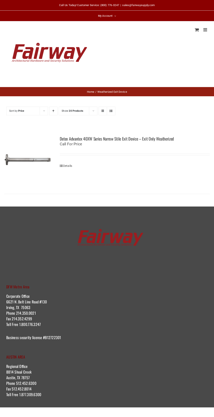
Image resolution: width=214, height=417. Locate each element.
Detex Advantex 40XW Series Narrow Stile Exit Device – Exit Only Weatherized (117, 139)
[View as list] (111, 111)
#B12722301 (52, 337)
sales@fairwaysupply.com (138, 5)
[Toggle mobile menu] (205, 30)
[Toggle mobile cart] (197, 30)
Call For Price (71, 144)
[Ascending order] (53, 111)
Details (67, 165)
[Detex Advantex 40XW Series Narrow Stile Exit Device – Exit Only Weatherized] (27, 159)
